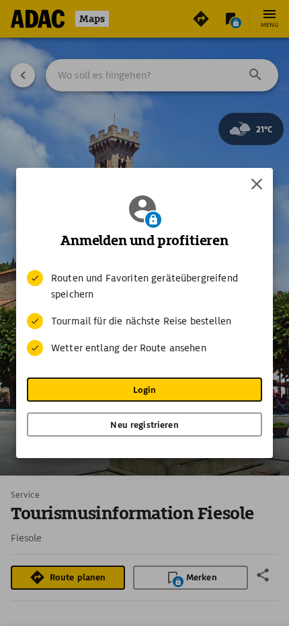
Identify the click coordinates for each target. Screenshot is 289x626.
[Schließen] (257, 184)
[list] (144, 313)
